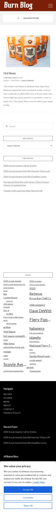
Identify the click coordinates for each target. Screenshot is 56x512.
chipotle (6, 307)
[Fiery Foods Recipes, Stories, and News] (21, 5)
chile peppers (37, 304)
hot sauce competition (15, 336)
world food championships (13, 371)
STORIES (7, 398)
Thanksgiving (35, 371)
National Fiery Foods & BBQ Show (41, 345)
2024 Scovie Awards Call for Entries (20, 165)
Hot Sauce (9, 331)
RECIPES (7, 394)
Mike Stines (9, 343)
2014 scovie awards (12, 281)
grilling (7, 327)
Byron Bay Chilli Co (40, 298)
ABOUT (7, 405)
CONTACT (8, 409)
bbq (5, 294)
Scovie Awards (15, 364)
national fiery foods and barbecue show (15, 347)
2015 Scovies (8, 288)
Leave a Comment (27, 80)
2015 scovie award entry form (15, 284)
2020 (32, 288)
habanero (36, 328)
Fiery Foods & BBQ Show (13, 317)
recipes (32, 352)
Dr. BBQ (9, 314)
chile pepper (8, 304)
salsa (5, 355)
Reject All (28, 505)
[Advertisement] (28, 235)
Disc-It (6, 310)
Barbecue (35, 293)
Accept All (28, 489)
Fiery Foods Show (41, 319)
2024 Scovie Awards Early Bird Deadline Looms (25, 176)
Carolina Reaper (10, 298)
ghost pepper (11, 323)
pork (31, 350)
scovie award (35, 360)
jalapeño (35, 337)
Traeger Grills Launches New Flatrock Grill (22, 190)
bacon (5, 291)
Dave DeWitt (40, 310)
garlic (5, 320)
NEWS (6, 401)
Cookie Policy (39, 482)
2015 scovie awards (37, 285)
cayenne (9, 301)
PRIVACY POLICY (12, 413)
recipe (7, 351)
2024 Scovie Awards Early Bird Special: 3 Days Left (26, 171)
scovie (6, 359)
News (15, 78)
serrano (32, 364)
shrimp (30, 367)
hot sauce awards (36, 333)
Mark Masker (34, 342)
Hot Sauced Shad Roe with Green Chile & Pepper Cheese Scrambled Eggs (26, 183)
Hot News (9, 73)
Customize (28, 497)
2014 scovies (35, 281)
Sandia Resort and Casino (41, 356)
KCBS (5, 340)
